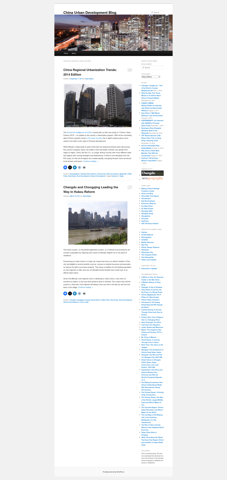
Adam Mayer (89, 79)
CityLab (144, 232)
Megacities (123, 174)
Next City (144, 245)
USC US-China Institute (149, 223)
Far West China (147, 206)
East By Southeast (148, 201)
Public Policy (105, 300)
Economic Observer (148, 203)
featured (114, 176)
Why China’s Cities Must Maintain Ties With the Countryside (150, 153)
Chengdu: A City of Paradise (151, 287)
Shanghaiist (145, 216)
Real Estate (72, 176)
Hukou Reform (91, 174)
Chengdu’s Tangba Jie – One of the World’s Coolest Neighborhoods (151, 88)
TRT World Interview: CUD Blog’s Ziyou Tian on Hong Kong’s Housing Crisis (151, 138)
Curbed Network (147, 235)
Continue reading (90, 161)
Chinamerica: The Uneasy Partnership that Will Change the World (151, 304)
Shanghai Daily (147, 211)
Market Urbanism (147, 242)
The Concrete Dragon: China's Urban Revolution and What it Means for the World (152, 409)
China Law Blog (147, 193)
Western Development (97, 176)
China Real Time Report (150, 196)
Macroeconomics (113, 174)
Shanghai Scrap (147, 213)
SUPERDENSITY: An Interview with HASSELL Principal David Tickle (152, 123)
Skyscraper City (147, 252)
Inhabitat (144, 240)
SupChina (145, 221)
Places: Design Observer (150, 247)
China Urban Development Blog (89, 12)
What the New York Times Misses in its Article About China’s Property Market (151, 95)
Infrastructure (102, 174)
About (74, 53)
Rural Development (83, 176)
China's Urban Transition (150, 300)
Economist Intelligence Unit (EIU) (79, 132)
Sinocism (144, 218)
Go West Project (147, 208)
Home (66, 53)
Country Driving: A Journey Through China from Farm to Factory (151, 312)
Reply (121, 176)
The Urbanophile (147, 257)
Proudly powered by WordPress (113, 472)
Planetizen (145, 250)
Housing (83, 174)
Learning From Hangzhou (150, 325)
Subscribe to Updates (149, 268)
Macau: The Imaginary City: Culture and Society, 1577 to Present (151, 332)
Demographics (75, 174)
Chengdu (73, 300)
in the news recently (94, 138)
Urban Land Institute (148, 260)
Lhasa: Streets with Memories (152, 327)
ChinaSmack (146, 198)
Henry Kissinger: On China (151, 322)
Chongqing (80, 300)
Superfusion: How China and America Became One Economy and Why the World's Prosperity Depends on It (151, 375)
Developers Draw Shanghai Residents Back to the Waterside (151, 130)
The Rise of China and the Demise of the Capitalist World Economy (152, 427)
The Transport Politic (149, 255)
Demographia (146, 237)
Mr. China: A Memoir (148, 337)
